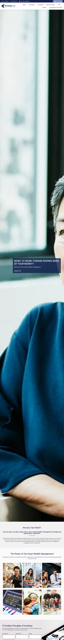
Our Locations (5, 1)
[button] (24, 4)
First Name (5, 633)
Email (30, 633)
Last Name (18, 633)
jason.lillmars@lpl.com (25, 1)
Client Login (58, 1)
